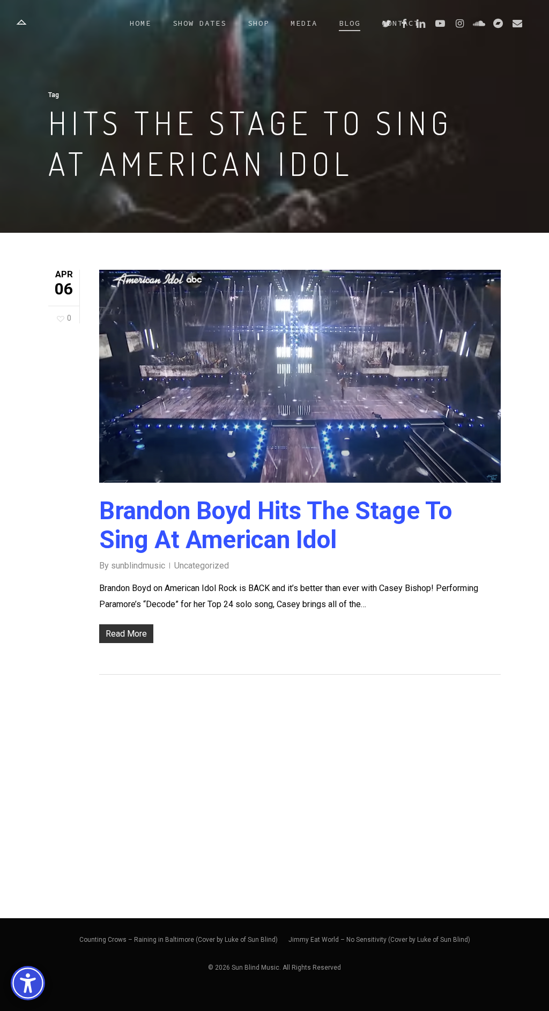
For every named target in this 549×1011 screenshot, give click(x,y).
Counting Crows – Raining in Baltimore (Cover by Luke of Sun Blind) (178, 939)
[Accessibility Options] (28, 983)
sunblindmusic (138, 565)
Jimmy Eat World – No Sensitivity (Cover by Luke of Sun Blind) (379, 939)
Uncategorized (201, 565)
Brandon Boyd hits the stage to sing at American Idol (275, 525)
